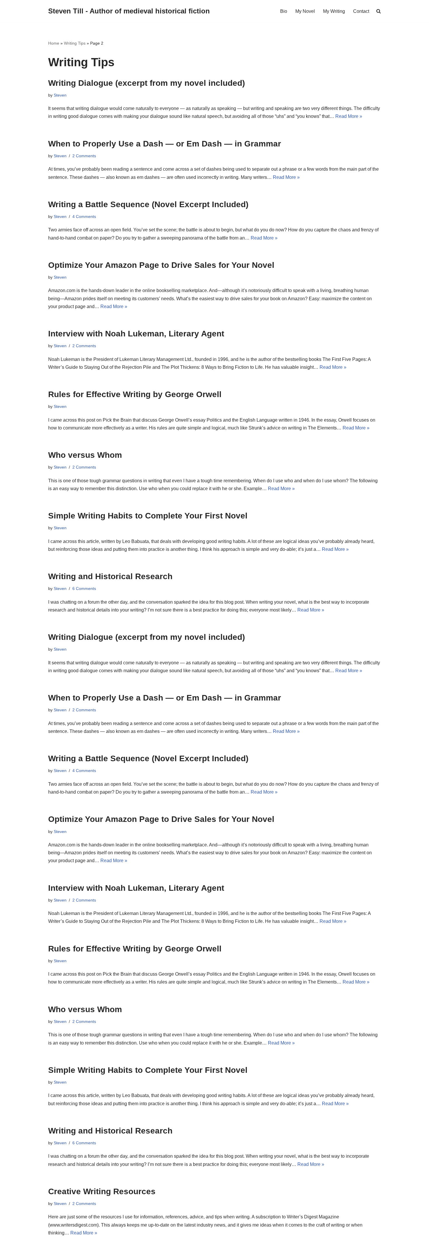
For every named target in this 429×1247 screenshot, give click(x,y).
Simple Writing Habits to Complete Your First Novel (147, 515)
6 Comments (84, 588)
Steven (60, 95)
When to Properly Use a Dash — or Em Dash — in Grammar (164, 143)
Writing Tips (75, 43)
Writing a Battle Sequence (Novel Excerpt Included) (148, 204)
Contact (361, 11)
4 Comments (84, 216)
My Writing (334, 11)
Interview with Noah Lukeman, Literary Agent (136, 333)
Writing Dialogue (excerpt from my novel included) (146, 83)
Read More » (348, 116)
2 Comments (84, 155)
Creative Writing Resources (102, 1191)
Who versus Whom (85, 455)
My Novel (305, 11)
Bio (283, 11)
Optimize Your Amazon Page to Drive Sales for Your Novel (161, 265)
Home (53, 43)
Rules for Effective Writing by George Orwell (135, 394)
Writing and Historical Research (110, 576)
